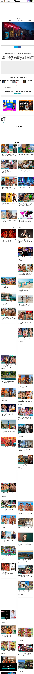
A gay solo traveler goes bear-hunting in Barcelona (8, 398)
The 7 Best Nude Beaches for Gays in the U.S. (9, 221)
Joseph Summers (18, 43)
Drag (19, 237)
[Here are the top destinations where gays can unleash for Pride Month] (8, 312)
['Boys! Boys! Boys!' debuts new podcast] (8, 614)
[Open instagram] (32, 1)
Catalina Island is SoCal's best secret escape (8, 302)
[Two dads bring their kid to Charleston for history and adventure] (25, 299)
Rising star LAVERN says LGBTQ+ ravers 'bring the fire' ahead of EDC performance (25, 544)
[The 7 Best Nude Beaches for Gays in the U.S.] (9, 214)
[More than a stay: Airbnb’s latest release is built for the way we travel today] (8, 567)
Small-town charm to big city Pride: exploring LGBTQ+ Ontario (25, 576)
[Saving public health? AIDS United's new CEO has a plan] (14, 81)
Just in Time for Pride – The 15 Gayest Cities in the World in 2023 (9, 155)
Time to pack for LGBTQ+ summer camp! (7, 287)
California (20, 668)
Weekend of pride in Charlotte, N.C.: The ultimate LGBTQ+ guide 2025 (8, 557)
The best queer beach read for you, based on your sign (24, 289)
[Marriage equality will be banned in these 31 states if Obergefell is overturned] (8, 424)
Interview (3, 538)
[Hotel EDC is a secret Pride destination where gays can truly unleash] (25, 315)
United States (4, 428)
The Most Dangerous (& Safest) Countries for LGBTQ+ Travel (25, 221)
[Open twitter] (31, 1)
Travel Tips (3, 152)
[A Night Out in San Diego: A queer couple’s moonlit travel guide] (25, 522)
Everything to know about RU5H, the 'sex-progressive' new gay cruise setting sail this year (9, 240)
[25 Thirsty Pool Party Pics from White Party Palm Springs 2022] (9, 181)
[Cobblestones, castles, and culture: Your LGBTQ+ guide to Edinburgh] (25, 585)
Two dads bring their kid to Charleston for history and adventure (23, 305)
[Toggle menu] (2, 1)
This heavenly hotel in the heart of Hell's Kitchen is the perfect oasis (25, 466)
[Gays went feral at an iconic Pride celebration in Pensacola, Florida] (8, 519)
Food (2, 649)
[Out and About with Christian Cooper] (8, 535)
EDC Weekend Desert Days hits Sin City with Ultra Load (8, 636)
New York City (20, 463)
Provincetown (21, 201)
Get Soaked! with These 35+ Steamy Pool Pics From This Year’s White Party (9, 171)
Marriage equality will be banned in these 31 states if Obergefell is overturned (9, 431)
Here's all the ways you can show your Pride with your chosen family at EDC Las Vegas (9, 365)
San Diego (20, 525)
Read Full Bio (3, 122)
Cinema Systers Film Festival (14, 49)
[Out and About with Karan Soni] (8, 660)
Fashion (2, 201)
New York (3, 444)
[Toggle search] (28, 1)
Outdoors (21, 152)
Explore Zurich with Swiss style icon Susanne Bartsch (24, 434)
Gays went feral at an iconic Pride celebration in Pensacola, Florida (9, 525)
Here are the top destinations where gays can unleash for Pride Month (9, 318)
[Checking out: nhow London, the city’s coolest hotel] (8, 504)
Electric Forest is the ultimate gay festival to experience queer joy (25, 274)
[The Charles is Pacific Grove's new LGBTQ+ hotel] (25, 664)
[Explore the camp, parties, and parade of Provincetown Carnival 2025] (25, 411)
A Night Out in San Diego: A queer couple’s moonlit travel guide (25, 528)
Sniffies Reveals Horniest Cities (25, 187)
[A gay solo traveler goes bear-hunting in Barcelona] (8, 392)
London (2, 507)
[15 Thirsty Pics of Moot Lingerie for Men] (9, 197)
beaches (2, 379)
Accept (8, 668)
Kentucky (8, 87)
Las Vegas (3, 362)
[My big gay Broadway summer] (8, 441)
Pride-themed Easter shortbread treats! (8, 651)
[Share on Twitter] (16, 47)
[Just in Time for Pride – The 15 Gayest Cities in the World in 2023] (9, 148)
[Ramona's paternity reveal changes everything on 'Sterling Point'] (24, 81)
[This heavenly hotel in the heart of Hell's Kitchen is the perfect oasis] (25, 459)
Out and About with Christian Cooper (8, 541)
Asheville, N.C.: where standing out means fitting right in (24, 560)
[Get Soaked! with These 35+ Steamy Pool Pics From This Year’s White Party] (9, 164)
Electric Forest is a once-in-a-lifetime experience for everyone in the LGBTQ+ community (8, 494)
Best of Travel (21, 185)
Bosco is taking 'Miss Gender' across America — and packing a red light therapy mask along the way (25, 240)
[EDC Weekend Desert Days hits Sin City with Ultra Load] (8, 630)
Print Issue (3, 284)
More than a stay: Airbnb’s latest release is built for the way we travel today (8, 573)
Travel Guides (20, 302)
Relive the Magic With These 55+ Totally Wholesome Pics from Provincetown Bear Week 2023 (25, 204)
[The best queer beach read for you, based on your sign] (25, 283)
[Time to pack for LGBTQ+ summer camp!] (8, 281)
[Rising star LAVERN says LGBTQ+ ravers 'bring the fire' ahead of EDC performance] (25, 537)
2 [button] (16, 85)
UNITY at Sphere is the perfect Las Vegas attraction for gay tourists (8, 414)
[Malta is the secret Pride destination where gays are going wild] (25, 395)
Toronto (19, 573)
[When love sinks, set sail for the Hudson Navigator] (25, 444)
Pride (2, 315)
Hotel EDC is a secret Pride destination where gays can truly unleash (25, 322)
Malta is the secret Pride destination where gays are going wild (25, 401)
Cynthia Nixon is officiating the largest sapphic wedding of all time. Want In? (24, 258)
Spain (2, 396)
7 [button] (19, 85)
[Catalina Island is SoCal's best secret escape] (8, 296)
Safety (20, 218)
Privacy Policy (5, 666)
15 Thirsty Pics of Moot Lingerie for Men (9, 204)
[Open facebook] (29, 1)
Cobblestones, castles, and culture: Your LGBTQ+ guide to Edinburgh (24, 592)
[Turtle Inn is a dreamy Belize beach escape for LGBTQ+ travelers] (8, 375)
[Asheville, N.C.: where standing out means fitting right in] (25, 554)
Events (17, 18)
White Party (3, 185)
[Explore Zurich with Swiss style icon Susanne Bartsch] (25, 428)
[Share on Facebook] (19, 47)
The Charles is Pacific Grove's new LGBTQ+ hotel (25, 670)
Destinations (3, 491)
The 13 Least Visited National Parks (26, 154)
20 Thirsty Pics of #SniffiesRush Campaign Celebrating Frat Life (25, 171)
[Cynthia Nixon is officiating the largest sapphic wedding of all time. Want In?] (25, 251)
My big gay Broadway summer (8, 446)
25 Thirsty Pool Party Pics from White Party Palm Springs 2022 (8, 188)
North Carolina (4, 554)
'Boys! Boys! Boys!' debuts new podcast (8, 620)
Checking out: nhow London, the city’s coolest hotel (9, 510)
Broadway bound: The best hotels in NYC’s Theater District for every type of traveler (25, 654)
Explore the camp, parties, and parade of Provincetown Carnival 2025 (25, 418)
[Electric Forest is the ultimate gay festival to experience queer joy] (25, 268)
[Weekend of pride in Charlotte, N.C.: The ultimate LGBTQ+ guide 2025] (8, 550)
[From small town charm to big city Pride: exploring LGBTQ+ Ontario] (25, 569)
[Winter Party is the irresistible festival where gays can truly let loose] (25, 332)
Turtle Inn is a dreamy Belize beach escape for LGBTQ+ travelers (8, 382)
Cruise (2, 237)
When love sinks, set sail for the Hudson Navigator (24, 450)
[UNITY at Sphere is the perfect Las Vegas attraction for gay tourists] (8, 408)
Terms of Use (11, 666)
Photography (4, 168)
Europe (19, 398)
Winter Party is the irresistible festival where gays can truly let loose (24, 339)
